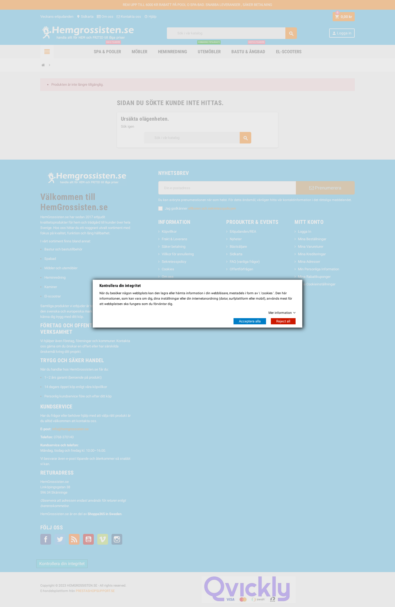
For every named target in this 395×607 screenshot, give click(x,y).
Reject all (283, 321)
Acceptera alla (250, 321)
